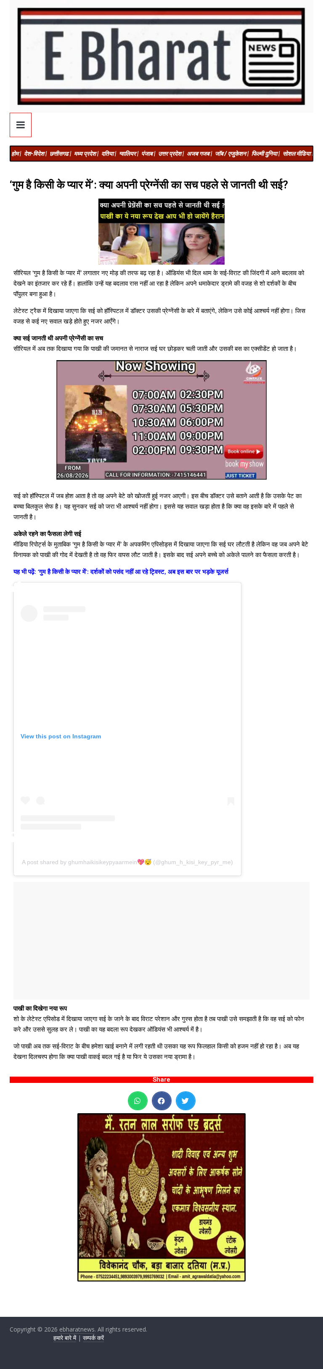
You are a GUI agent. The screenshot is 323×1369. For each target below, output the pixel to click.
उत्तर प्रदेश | (171, 153)
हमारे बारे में (64, 1338)
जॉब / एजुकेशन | (232, 153)
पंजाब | (148, 153)
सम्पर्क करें (93, 1338)
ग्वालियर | (128, 153)
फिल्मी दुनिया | (266, 153)
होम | (16, 153)
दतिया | (108, 153)
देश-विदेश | (35, 153)
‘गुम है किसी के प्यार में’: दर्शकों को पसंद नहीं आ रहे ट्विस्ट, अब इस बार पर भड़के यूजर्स (133, 571)
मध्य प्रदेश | (86, 153)
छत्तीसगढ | (60, 153)
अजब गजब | (199, 153)
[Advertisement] (161, 941)
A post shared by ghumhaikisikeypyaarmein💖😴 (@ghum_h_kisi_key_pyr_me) (127, 862)
